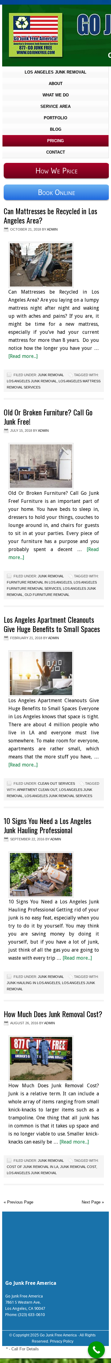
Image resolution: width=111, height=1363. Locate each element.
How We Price (56, 171)
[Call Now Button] (96, 1349)
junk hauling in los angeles (33, 983)
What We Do (56, 95)
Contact (55, 152)
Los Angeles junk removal (32, 381)
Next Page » (93, 1202)
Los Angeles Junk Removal (55, 72)
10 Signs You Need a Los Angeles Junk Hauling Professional (47, 825)
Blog (55, 129)
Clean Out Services (56, 783)
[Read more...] (23, 356)
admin (52, 229)
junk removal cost (78, 1167)
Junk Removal (51, 375)
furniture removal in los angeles (39, 582)
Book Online (56, 192)
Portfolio (55, 118)
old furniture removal (47, 595)
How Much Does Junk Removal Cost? (53, 1013)
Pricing (55, 140)
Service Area (55, 106)
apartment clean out (37, 790)
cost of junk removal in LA (32, 1167)
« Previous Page (18, 1202)
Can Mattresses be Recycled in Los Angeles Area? (50, 215)
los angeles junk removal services (58, 796)
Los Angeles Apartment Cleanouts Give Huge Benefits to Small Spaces (52, 624)
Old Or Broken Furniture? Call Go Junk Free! (48, 416)
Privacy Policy (61, 1341)
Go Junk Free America (58, 1335)
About (56, 83)
